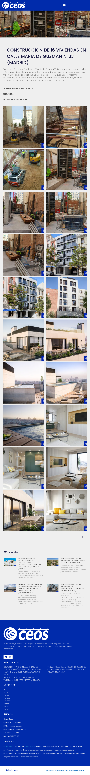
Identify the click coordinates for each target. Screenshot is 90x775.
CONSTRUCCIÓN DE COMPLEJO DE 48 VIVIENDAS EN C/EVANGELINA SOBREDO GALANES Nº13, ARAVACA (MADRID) (29, 564)
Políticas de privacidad (76, 770)
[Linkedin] (6, 657)
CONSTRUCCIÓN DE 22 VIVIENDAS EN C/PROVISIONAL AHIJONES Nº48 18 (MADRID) (72, 588)
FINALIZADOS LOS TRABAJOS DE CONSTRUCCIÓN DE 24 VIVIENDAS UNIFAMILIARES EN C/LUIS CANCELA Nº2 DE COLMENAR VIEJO (66, 669)
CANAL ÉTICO (30, 746)
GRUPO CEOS (8, 746)
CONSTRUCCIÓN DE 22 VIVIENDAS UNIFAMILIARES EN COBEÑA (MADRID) (73, 561)
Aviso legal (50, 770)
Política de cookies (61, 770)
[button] (64, 5)
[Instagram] (10, 657)
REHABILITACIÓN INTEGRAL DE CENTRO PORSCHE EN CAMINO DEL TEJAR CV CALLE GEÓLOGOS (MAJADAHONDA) (30, 589)
